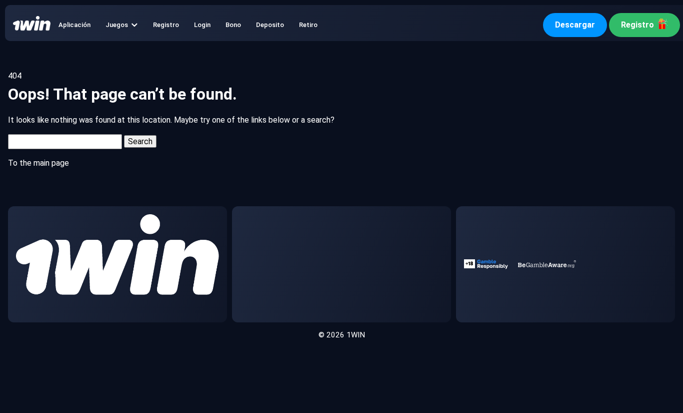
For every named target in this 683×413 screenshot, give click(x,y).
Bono (233, 25)
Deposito (270, 25)
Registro (166, 25)
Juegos (117, 25)
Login (202, 25)
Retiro (308, 25)
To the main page (38, 163)
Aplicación (74, 25)
